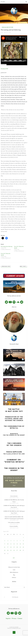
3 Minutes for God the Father (14, 567)
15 (23, 544)
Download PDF (4, 69)
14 (20, 544)
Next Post (23, 266)
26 (14, 550)
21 (20, 547)
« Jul (13, 558)
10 (7, 544)
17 (7, 547)
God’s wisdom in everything (14, 522)
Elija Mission (14, 15)
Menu (3, 1)
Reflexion (14, 577)
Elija (2, 32)
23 (4, 550)
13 (17, 544)
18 (10, 547)
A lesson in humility (14, 526)
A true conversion (14, 496)
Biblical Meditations (7, 27)
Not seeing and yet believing (6, 246)
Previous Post (6, 266)
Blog (14, 575)
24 (7, 550)
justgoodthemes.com (16, 628)
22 (23, 547)
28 (20, 550)
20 (17, 547)
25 (10, 550)
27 (17, 550)
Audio (14, 569)
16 (4, 547)
